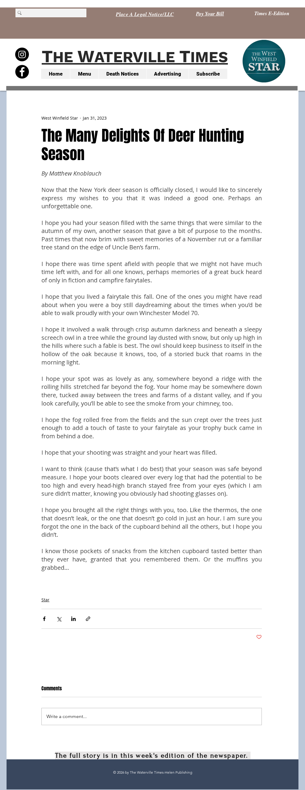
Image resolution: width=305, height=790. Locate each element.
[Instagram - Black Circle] (22, 54)
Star (45, 600)
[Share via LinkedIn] (73, 619)
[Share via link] (88, 619)
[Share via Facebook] (44, 619)
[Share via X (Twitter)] (59, 619)
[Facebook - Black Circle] (22, 72)
